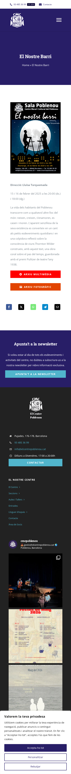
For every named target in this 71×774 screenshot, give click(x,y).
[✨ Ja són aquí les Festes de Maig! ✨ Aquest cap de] (35, 636)
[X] (21, 307)
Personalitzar (35, 757)
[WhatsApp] (33, 307)
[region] (35, 742)
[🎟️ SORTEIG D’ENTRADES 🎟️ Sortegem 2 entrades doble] (35, 580)
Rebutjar (35, 766)
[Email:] (57, 307)
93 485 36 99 (21, 442)
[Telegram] (45, 307)
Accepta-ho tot (35, 747)
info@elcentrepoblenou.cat (30, 449)
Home (25, 65)
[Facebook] (9, 307)
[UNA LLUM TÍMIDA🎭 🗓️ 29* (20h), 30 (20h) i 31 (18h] (35, 692)
